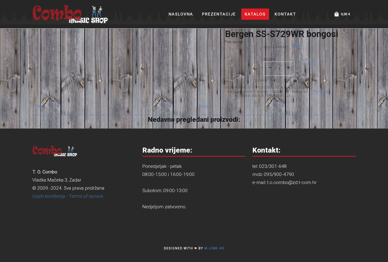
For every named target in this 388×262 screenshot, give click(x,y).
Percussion (233, 42)
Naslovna (181, 14)
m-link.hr (214, 248)
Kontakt (285, 14)
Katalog (255, 14)
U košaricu (307, 64)
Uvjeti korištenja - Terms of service (67, 196)
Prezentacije (219, 14)
